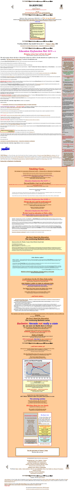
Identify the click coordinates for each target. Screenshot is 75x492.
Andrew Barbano (45, 418)
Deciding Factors (36, 463)
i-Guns (7, 124)
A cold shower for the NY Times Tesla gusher (37, 279)
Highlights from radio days (68, 146)
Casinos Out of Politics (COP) (34, 461)
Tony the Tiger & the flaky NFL (45, 428)
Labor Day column (40, 390)
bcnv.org (68, 91)
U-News (36, 460)
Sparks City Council (31, 431)
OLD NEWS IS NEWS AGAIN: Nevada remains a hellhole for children (37, 177)
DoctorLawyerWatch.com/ (31, 157)
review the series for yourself (14, 109)
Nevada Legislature (31, 420)
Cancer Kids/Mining (38, 469)
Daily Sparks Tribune (42, 410)
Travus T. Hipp (50, 44)
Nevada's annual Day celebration (47, 155)
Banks (17, 469)
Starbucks (35, 470)
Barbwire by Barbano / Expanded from (33, 340)
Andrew (63, 134)
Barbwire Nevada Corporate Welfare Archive (37, 465)
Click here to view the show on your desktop (37, 402)
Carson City (30, 425)
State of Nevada (31, 421)
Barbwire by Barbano (8, 483)
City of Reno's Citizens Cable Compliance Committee (50, 479)
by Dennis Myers (18, 107)
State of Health (37, 335)
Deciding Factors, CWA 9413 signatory (43, 487)
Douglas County (31, 429)
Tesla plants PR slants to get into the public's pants (37, 292)
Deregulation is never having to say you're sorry (44, 431)
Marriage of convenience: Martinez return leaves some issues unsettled (37, 204)
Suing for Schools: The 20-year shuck (37, 401)
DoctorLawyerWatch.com (31, 464)
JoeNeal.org (22, 157)
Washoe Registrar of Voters (30, 434)
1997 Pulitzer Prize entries (45, 443)
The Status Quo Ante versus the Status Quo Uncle (37, 288)
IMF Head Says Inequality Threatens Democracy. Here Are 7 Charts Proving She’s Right (37, 348)
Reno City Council (30, 430)
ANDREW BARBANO (36, 8)
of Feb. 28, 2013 (47, 115)
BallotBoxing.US (43, 463)
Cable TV (32, 469)
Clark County (31, 426)
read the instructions (46, 12)
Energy (44, 469)
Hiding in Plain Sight (11, 107)
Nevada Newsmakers (11, 76)
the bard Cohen (5, 112)
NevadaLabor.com (14, 157)
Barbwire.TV (32, 132)
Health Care (51, 469)
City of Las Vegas (30, 427)
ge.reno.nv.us (12, 481)
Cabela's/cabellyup (26, 469)
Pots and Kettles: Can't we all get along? (37, 183)
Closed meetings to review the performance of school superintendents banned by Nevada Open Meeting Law (31, 230)
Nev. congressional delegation (31, 418)
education (2, 124)
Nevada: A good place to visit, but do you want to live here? (45, 433)
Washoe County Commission (30, 433)
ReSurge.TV (64, 111)
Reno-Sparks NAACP (40, 84)
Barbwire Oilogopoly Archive (42, 464)
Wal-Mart (39, 470)
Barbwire (42, 115)
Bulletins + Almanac (43, 460)
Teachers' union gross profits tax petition (13, 115)
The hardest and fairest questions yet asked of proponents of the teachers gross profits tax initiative (37, 314)
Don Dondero (65, 71)
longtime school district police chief (47, 73)
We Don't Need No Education (14, 59)
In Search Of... (40, 473)
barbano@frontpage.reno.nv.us (19, 159)
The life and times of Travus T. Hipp (37, 450)
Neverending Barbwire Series (69, 77)
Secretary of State (30, 422)
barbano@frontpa (7, 481)
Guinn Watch (29, 463)
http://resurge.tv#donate (68, 85)
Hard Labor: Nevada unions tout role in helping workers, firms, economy (37, 385)
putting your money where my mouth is (32, 119)
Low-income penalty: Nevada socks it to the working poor (37, 330)
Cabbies (20, 469)
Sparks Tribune (45, 159)
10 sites (39, 422)
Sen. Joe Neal (43, 461)
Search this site (34, 473)
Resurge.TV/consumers (58, 469)
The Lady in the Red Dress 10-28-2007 (45, 441)
